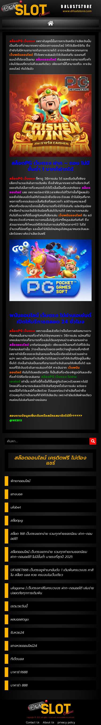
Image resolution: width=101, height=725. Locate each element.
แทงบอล (16, 494)
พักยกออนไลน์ (20, 481)
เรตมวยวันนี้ (19, 606)
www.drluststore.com (77, 11)
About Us (48, 723)
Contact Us (32, 723)
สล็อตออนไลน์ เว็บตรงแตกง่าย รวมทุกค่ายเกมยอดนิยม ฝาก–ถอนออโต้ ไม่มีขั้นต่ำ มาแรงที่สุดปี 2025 (49, 554)
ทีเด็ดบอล (17, 659)
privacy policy (66, 723)
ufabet (16, 507)
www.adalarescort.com (65, 717)
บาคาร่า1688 (19, 672)
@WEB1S (15, 420)
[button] (50, 23)
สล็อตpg (17, 520)
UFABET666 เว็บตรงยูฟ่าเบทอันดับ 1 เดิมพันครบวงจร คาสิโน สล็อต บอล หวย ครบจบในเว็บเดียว (52, 572)
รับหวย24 (17, 632)
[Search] (92, 441)
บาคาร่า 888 (19, 685)
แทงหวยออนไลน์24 (24, 645)
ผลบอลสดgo (20, 619)
